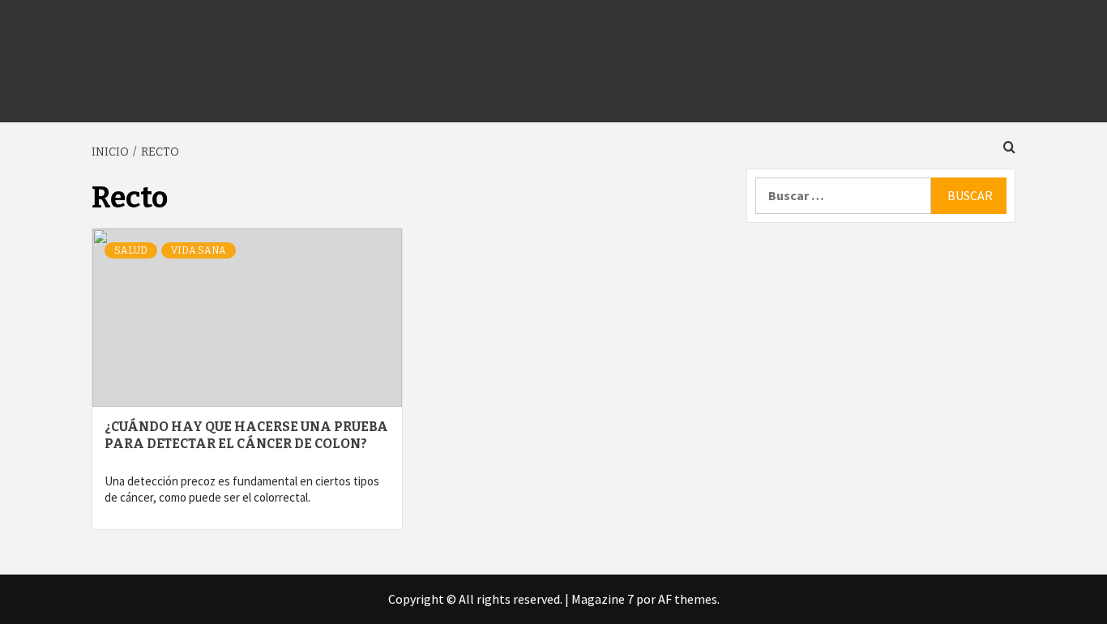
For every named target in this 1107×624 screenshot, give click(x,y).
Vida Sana (198, 250)
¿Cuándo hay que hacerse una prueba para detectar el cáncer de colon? (246, 435)
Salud (130, 250)
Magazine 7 (602, 599)
